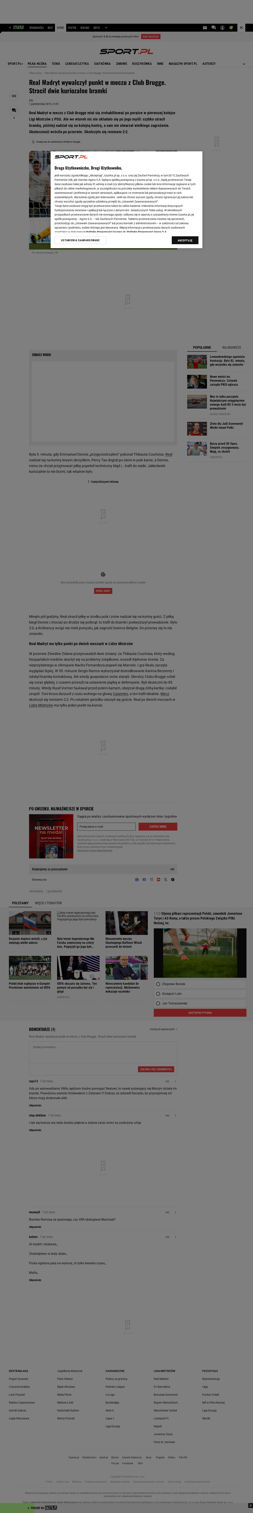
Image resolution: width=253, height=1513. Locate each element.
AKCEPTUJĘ (185, 240)
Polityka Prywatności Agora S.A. (147, 232)
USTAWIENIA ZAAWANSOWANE (80, 240)
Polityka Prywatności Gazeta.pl (105, 232)
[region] (126, 199)
